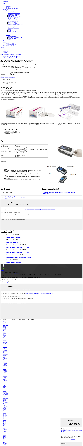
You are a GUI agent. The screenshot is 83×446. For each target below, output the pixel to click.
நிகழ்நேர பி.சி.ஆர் (12, 31)
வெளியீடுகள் (6, 40)
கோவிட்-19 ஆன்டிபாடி (13, 22)
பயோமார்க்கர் (8, 10)
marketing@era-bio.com (14, 273)
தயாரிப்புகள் (5, 9)
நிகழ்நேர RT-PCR (12, 38)
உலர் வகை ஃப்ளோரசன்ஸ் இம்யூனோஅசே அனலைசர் (19, 257)
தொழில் (7, 7)
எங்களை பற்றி (6, 4)
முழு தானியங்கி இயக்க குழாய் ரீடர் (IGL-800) (17, 252)
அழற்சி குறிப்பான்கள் (12, 23)
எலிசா (9, 29)
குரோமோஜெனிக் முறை (13, 26)
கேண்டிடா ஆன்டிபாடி (12, 18)
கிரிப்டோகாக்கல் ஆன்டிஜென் (14, 16)
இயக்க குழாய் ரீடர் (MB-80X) (13, 242)
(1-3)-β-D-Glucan (12, 11)
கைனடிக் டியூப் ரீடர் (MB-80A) (13, 262)
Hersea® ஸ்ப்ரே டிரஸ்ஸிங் (10, 196)
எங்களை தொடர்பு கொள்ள (9, 45)
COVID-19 (8, 35)
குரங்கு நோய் (8, 39)
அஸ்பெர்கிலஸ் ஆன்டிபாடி (13, 15)
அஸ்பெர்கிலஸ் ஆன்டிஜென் (14, 14)
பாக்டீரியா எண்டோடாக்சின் (14, 13)
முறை (7, 25)
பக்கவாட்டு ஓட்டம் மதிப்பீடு (13, 28)
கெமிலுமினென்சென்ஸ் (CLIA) (15, 37)
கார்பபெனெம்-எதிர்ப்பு (12, 20)
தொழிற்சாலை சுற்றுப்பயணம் (12, 8)
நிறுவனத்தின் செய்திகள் (11, 44)
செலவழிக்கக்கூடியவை (11, 33)
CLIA (9, 30)
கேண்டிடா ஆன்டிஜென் (13, 17)
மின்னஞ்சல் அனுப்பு (5, 282)
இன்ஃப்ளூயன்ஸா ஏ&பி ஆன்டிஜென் (15, 24)
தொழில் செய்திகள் (10, 43)
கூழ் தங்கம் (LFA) (12, 36)
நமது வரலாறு (8, 6)
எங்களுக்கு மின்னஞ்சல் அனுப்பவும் (8, 77)
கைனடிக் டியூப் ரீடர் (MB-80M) (13, 237)
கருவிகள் (8, 32)
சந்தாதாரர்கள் (4, 270)
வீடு (4, 3)
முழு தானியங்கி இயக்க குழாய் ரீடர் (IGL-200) (15, 197)
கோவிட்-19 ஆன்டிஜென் (13, 21)
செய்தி (4, 42)
